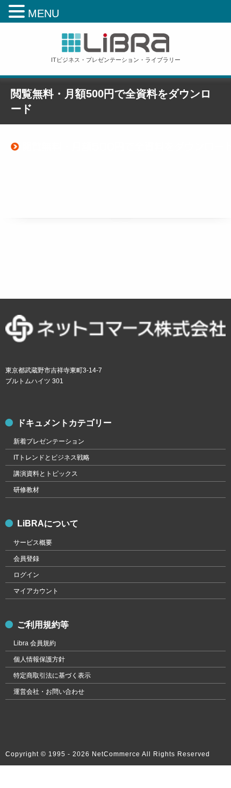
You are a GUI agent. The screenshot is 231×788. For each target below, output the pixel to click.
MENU (43, 13)
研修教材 (26, 490)
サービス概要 (32, 542)
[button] (18, 12)
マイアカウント (36, 591)
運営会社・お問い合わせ (48, 691)
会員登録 (26, 558)
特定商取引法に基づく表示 (52, 675)
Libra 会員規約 (34, 643)
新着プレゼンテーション (48, 441)
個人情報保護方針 (39, 659)
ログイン (26, 575)
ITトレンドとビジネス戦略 (51, 457)
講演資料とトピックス (45, 473)
